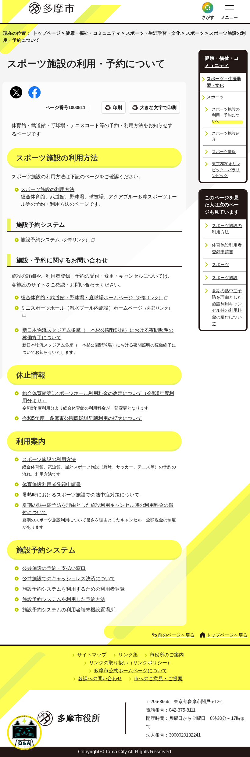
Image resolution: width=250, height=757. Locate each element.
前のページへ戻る (176, 635)
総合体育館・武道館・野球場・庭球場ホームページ (92, 297)
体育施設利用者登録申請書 (51, 484)
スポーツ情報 (224, 151)
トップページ (46, 33)
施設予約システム (55, 239)
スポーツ (195, 33)
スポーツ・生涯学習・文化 (153, 33)
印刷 (117, 107)
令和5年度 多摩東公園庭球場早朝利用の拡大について (82, 418)
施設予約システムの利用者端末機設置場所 (68, 609)
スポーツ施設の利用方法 (47, 189)
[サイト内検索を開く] (207, 7)
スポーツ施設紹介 (226, 136)
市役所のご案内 (167, 654)
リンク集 (128, 654)
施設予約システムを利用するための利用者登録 (73, 589)
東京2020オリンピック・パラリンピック (226, 170)
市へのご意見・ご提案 (158, 678)
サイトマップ (91, 654)
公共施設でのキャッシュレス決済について (68, 578)
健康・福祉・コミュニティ (93, 33)
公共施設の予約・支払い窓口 (54, 568)
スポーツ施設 (225, 277)
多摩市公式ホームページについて (130, 670)
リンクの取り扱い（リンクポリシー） (130, 662)
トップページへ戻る (227, 635)
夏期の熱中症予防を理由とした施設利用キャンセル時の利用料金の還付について (227, 307)
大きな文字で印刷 (158, 107)
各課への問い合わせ (100, 678)
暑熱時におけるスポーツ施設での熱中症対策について (80, 494)
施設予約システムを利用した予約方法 (63, 599)
